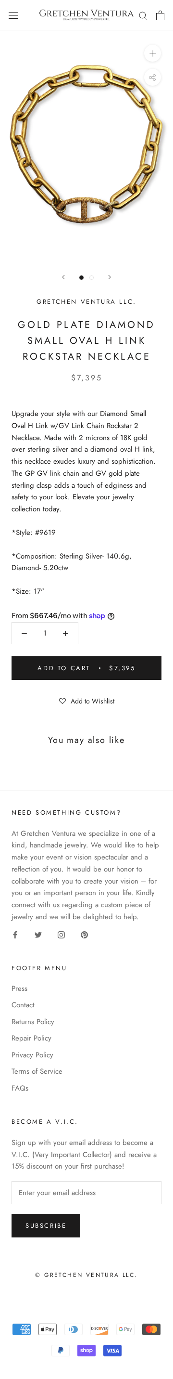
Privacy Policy (32, 1055)
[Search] (143, 15)
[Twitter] (38, 934)
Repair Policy (31, 1038)
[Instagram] (61, 934)
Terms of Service (37, 1071)
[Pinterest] (84, 934)
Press (19, 988)
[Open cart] (160, 15)
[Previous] (63, 277)
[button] (86, 701)
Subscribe (45, 1225)
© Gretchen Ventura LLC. (86, 1275)
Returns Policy (33, 1021)
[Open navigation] (13, 15)
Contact (23, 1005)
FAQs (20, 1088)
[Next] (109, 277)
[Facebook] (15, 934)
